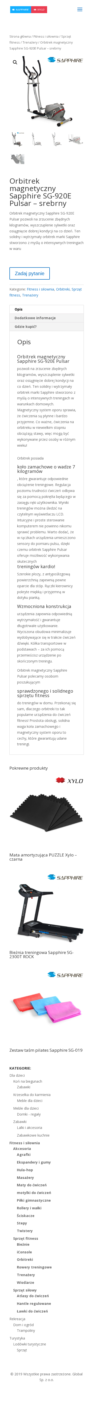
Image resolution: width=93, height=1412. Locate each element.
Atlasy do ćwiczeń (33, 1295)
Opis (19, 309)
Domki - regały (29, 1114)
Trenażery (30, 42)
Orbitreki (63, 289)
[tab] (46, 309)
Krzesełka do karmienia (32, 1094)
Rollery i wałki (29, 1208)
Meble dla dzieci (29, 1100)
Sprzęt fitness (25, 1238)
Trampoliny (26, 1330)
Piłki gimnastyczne (34, 1200)
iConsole (24, 1252)
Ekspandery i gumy (34, 1162)
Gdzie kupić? (26, 326)
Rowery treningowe (34, 1267)
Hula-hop (25, 1170)
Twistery (25, 1230)
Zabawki (23, 1087)
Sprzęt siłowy (25, 1290)
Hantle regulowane (34, 1303)
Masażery (25, 1177)
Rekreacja (17, 1318)
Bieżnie (23, 1244)
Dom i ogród (23, 1324)
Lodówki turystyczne (29, 1344)
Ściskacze (25, 1215)
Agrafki (24, 1154)
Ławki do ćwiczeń (32, 1311)
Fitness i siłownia (46, 36)
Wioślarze (25, 1282)
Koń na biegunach (27, 1081)
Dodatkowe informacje (35, 318)
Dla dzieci (17, 1075)
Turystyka (17, 1338)
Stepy (22, 1223)
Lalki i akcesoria (29, 1127)
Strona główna (20, 36)
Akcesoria (22, 1148)
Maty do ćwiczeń (32, 1185)
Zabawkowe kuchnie (33, 1135)
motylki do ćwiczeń (34, 1192)
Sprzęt (22, 1350)
